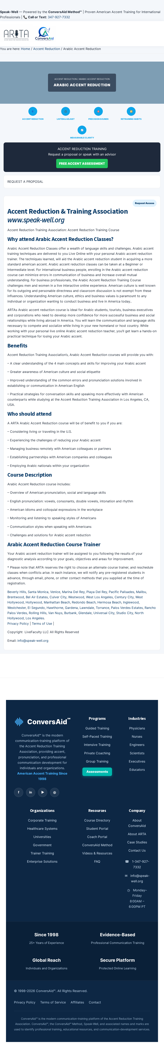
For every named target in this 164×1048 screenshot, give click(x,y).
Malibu (141, 592)
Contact (95, 1002)
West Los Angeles (99, 597)
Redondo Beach (84, 602)
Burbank (70, 613)
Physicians (137, 728)
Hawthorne (55, 608)
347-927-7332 (59, 17)
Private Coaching (97, 753)
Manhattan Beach (57, 602)
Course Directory (97, 820)
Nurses (137, 736)
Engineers (137, 745)
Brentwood (15, 597)
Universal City (103, 613)
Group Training (97, 761)
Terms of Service (53, 1002)
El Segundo (36, 608)
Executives (137, 761)
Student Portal (97, 829)
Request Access (144, 203)
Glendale (85, 613)
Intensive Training (97, 745)
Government (42, 845)
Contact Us (137, 850)
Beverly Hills (16, 592)
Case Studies (137, 842)
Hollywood (34, 602)
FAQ (97, 861)
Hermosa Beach (109, 602)
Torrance (102, 608)
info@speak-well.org (32, 641)
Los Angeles (35, 618)
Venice (55, 592)
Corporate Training (42, 820)
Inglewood (131, 602)
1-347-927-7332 (137, 864)
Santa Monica (38, 592)
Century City (124, 597)
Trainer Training (42, 853)
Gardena (71, 608)
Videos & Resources (97, 853)
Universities (42, 837)
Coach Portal (97, 837)
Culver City (58, 597)
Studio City (124, 613)
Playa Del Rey (96, 592)
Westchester (16, 608)
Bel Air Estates (37, 597)
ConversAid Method (97, 845)
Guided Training (97, 728)
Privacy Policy (18, 623)
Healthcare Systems (42, 829)
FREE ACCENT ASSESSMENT (82, 163)
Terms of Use (42, 623)
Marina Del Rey (73, 592)
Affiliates (77, 1002)
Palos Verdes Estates (127, 608)
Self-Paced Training (97, 736)
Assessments (97, 772)
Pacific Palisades (121, 592)
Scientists (137, 753)
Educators (137, 770)
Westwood (76, 597)
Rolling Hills (37, 613)
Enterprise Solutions (42, 861)
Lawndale (87, 608)
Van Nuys (55, 613)
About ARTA (137, 834)
